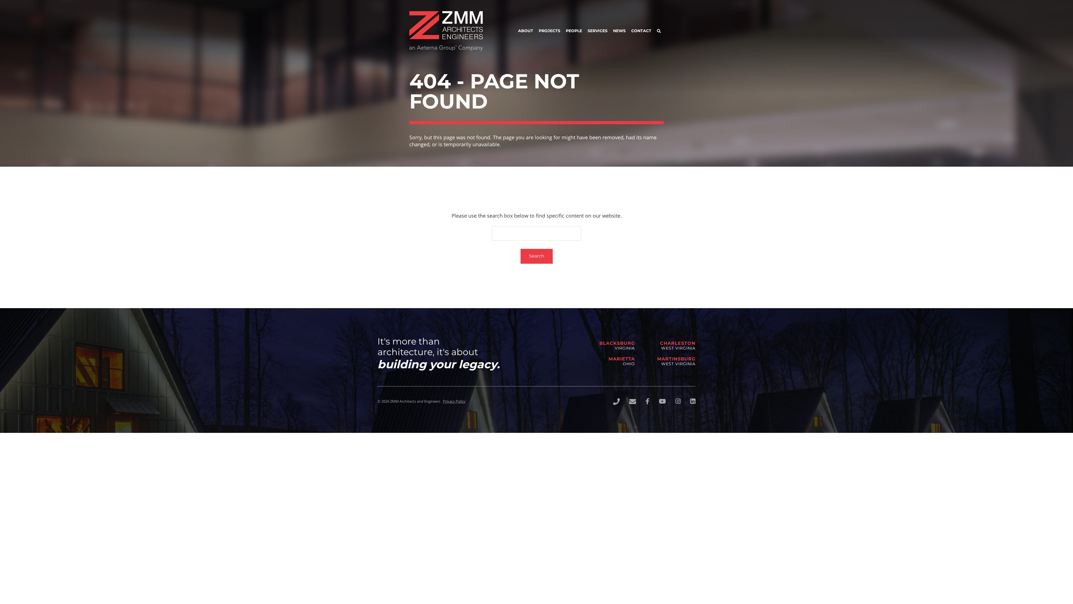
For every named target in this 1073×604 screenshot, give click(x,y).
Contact (641, 30)
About (525, 30)
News (619, 30)
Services (597, 30)
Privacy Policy (454, 401)
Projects (549, 30)
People (574, 30)
